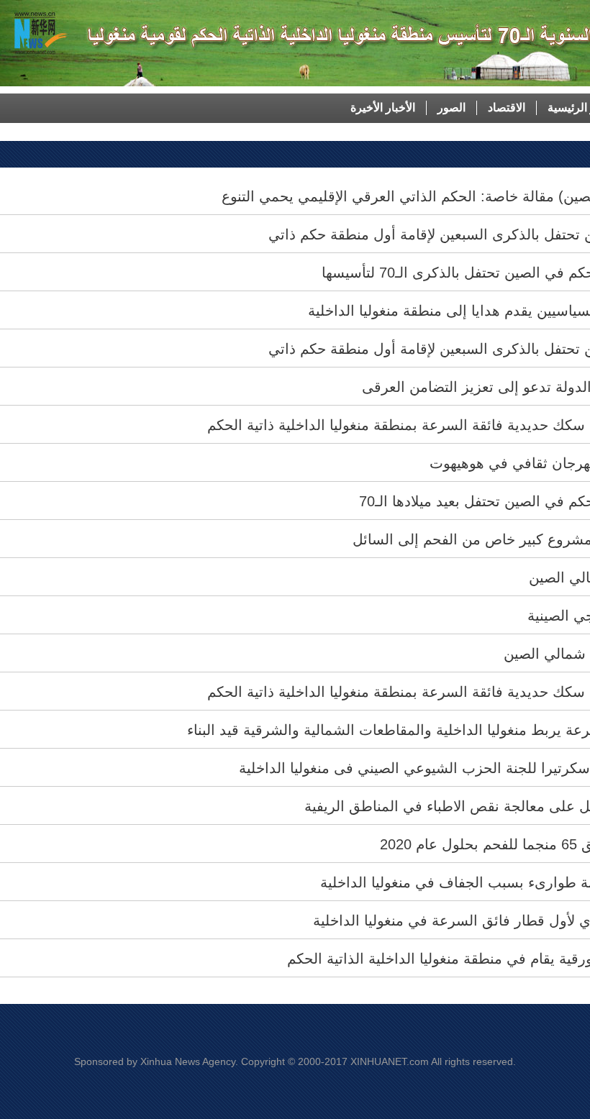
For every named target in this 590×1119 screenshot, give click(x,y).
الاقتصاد (506, 107)
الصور (451, 107)
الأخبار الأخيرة (382, 107)
